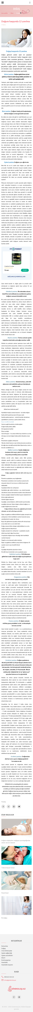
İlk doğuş (4, 918)
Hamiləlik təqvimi (7, 965)
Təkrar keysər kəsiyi (7, 868)
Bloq (12, 13)
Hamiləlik (4, 962)
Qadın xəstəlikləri (7, 955)
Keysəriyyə (5, 893)
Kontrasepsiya (5, 960)
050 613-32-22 (9, 977)
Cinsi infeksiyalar (6, 950)
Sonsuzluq (4, 946)
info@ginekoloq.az (10, 980)
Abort (3, 958)
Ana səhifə (4, 13)
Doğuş (3, 24)
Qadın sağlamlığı (6, 953)
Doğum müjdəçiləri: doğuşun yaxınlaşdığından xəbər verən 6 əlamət (15, 841)
